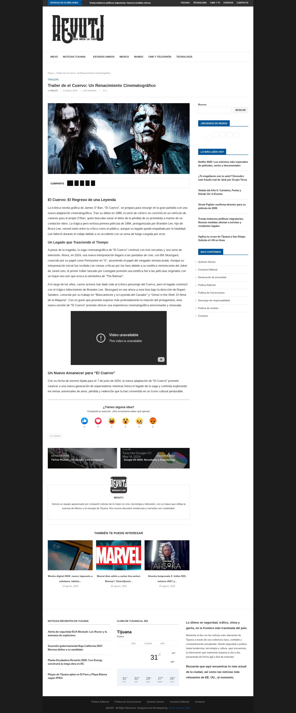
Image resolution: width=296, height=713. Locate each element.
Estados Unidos (103, 56)
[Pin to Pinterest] (82, 183)
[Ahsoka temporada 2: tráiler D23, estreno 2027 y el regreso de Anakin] (167, 555)
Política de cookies (208, 308)
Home (51, 73)
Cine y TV (215, 3)
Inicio (54, 56)
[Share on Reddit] (87, 183)
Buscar (202, 104)
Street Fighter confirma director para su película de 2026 (222, 206)
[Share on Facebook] (70, 183)
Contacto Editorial (207, 269)
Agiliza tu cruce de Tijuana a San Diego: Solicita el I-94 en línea (222, 238)
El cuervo (55, 436)
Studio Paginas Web (179, 707)
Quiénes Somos (206, 261)
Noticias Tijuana (74, 56)
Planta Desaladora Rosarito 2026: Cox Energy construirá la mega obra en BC (75, 662)
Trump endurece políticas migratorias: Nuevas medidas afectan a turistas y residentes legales (135, 3)
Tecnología (184, 56)
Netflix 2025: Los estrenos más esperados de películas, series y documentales (223, 163)
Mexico (124, 56)
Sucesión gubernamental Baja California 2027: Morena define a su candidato (75, 647)
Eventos (228, 3)
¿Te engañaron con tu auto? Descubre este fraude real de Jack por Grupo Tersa (222, 178)
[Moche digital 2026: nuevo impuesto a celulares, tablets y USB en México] (70, 555)
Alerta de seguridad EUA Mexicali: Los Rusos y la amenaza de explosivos (77, 633)
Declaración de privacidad (212, 277)
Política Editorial (206, 285)
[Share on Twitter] (77, 183)
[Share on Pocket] (93, 183)
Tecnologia (200, 3)
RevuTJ (54, 90)
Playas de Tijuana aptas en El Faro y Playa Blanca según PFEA (77, 676)
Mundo (138, 56)
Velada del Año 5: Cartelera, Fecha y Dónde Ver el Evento (219, 192)
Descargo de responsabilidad (214, 300)
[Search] (246, 57)
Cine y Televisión (159, 56)
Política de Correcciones (211, 292)
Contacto (242, 3)
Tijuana (185, 3)
